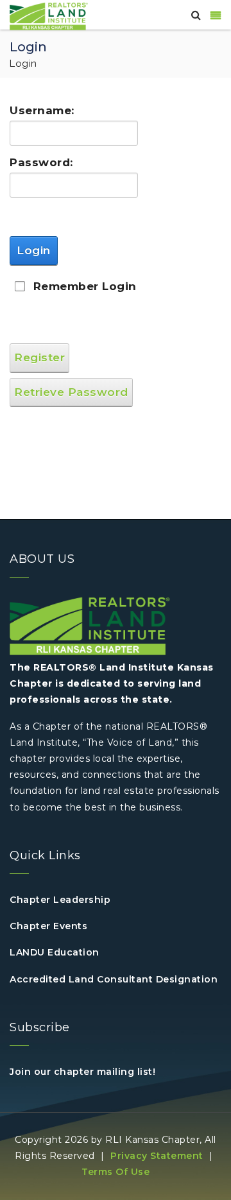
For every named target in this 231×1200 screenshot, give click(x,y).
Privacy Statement (156, 1155)
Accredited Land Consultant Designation (114, 979)
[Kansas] (49, 15)
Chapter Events (48, 926)
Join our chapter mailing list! (82, 1071)
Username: (37, 110)
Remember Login (85, 286)
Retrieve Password (71, 392)
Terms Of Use (115, 1172)
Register (39, 357)
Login (34, 250)
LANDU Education (54, 952)
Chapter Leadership (60, 899)
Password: (37, 162)
